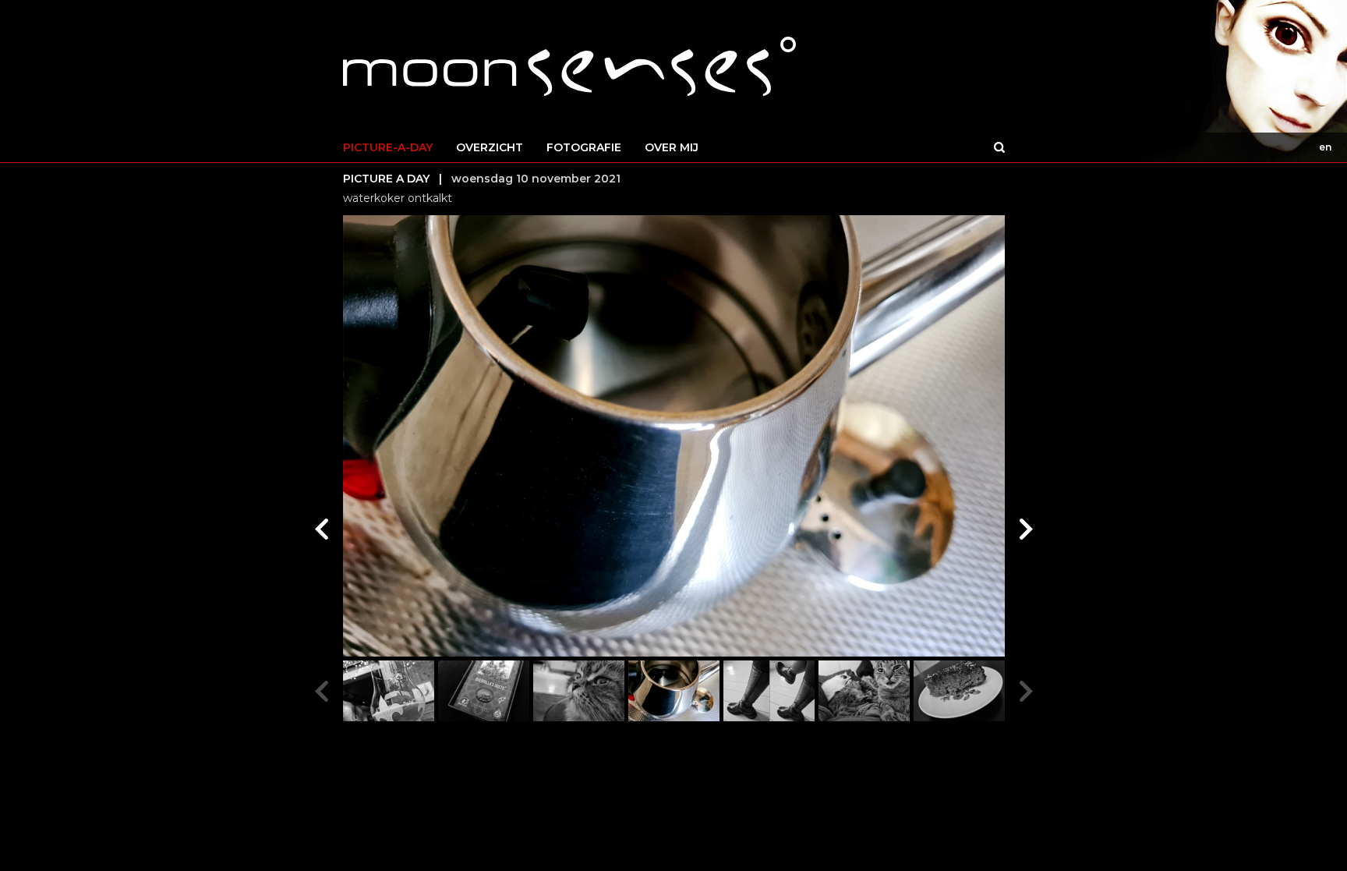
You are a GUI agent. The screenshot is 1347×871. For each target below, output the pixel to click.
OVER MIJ (671, 147)
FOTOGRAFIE (583, 147)
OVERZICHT (489, 147)
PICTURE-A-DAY (388, 147)
